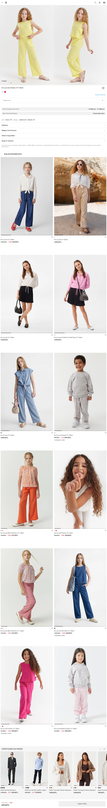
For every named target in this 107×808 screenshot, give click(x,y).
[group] (27, 196)
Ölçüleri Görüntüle (100, 94)
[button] (104, 749)
